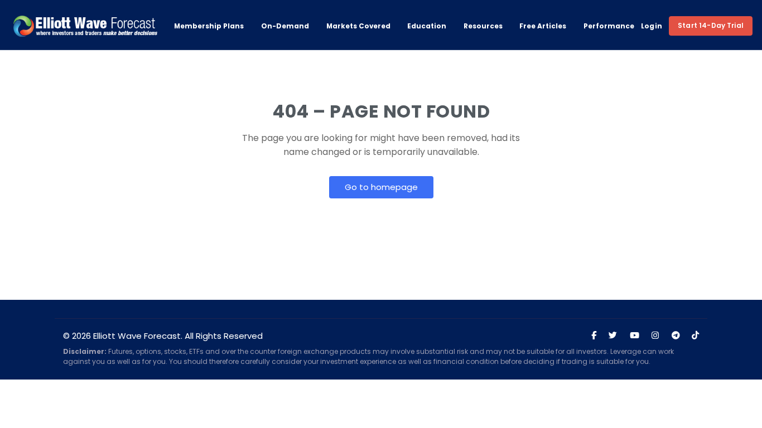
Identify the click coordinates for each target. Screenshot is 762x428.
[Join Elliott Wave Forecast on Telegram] (675, 336)
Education (426, 26)
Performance (608, 26)
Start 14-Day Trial (711, 25)
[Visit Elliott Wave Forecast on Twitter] (613, 336)
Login (652, 26)
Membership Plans (209, 26)
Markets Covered (358, 26)
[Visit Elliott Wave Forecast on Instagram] (655, 336)
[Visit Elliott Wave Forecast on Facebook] (593, 336)
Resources (483, 26)
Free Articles (542, 26)
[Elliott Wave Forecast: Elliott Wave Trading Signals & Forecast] (85, 26)
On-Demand (285, 26)
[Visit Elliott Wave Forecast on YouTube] (634, 336)
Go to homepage (381, 187)
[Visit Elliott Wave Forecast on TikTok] (695, 336)
